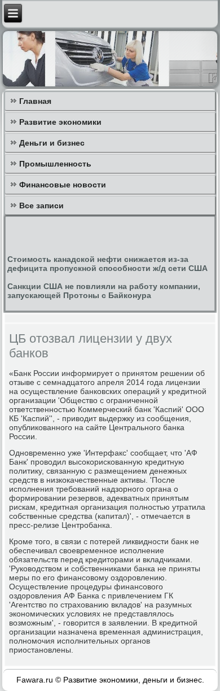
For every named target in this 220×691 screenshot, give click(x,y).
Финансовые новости (62, 184)
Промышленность (55, 163)
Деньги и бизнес (52, 142)
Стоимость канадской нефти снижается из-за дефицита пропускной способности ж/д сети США (107, 264)
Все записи (41, 205)
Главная (35, 101)
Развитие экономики (60, 121)
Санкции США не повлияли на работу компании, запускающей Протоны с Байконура (103, 291)
